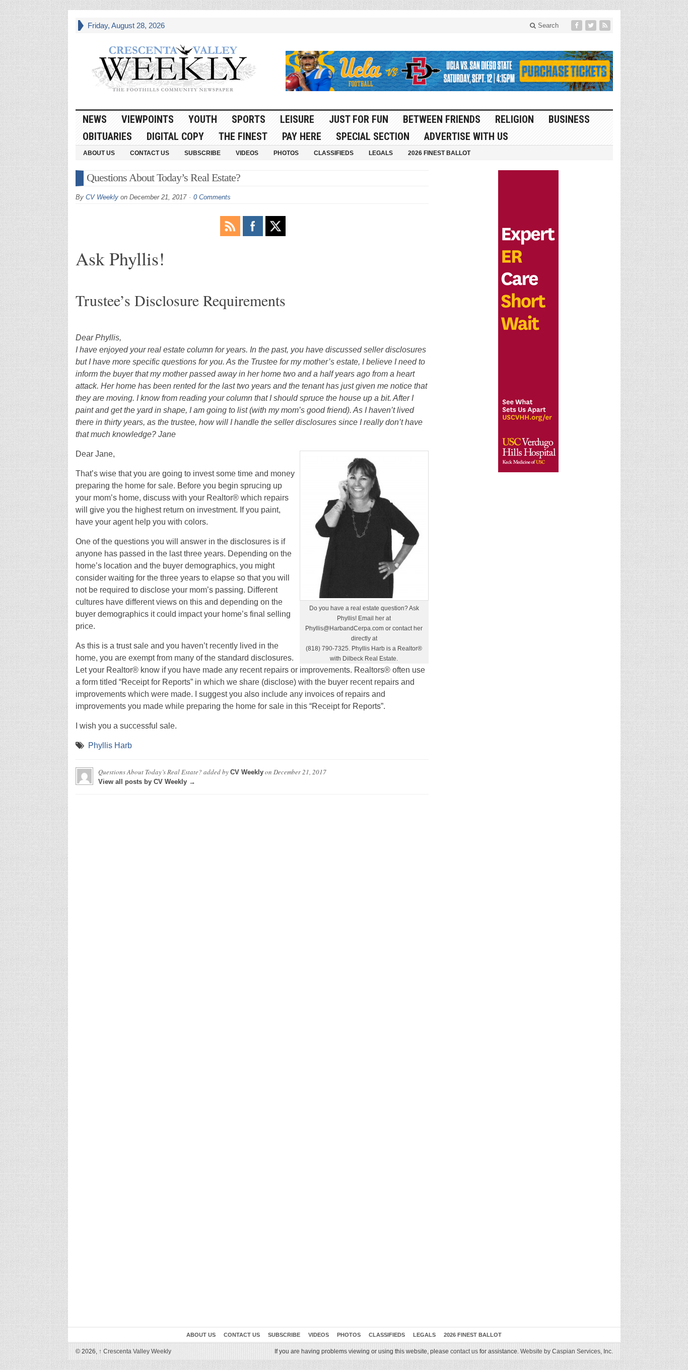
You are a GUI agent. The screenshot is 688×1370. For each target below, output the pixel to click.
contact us (464, 1351)
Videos (247, 153)
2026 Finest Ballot (439, 153)
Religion (514, 119)
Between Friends (441, 119)
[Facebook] (578, 25)
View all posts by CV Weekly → (146, 781)
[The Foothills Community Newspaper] (174, 68)
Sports (248, 119)
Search (547, 25)
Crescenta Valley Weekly (135, 1351)
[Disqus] (252, 928)
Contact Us (149, 153)
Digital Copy (175, 136)
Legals (381, 153)
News (95, 119)
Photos (286, 153)
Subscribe (202, 153)
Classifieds (334, 153)
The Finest (243, 136)
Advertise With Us (466, 136)
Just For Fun (358, 119)
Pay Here (301, 136)
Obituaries (107, 136)
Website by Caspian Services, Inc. (566, 1351)
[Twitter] (592, 25)
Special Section (372, 136)
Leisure (297, 119)
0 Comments (212, 197)
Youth (202, 119)
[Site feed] (606, 25)
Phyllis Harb (110, 745)
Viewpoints (147, 119)
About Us (99, 153)
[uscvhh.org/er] (528, 321)
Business (569, 119)
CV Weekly (102, 197)
